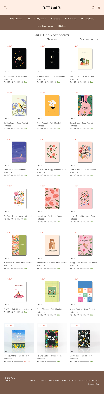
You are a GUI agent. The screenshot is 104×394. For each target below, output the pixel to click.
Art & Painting (70, 18)
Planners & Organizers (37, 18)
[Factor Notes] (52, 8)
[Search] (5, 7)
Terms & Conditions (69, 380)
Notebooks (55, 18)
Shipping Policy (93, 384)
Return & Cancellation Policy (89, 380)
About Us (32, 380)
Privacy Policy (54, 380)
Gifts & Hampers (16, 18)
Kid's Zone (62, 26)
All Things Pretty (87, 18)
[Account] (93, 7)
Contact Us (42, 380)
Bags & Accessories (45, 26)
